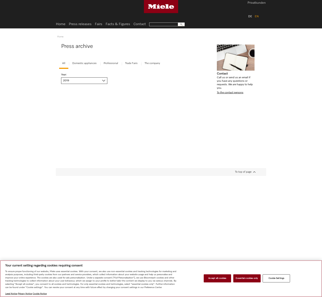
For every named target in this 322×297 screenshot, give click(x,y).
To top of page (243, 172)
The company (152, 63)
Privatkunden (257, 3)
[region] (161, 278)
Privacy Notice (25, 294)
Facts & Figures (118, 24)
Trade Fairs (131, 63)
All (63, 63)
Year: (64, 74)
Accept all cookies (217, 278)
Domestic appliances (84, 63)
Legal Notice (11, 294)
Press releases (80, 24)
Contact (222, 73)
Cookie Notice (40, 294)
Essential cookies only (247, 278)
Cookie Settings (276, 278)
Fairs (98, 24)
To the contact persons (230, 92)
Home (60, 24)
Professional (111, 63)
